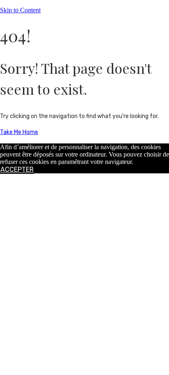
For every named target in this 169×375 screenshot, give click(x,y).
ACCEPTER (17, 169)
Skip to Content (20, 10)
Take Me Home (19, 132)
